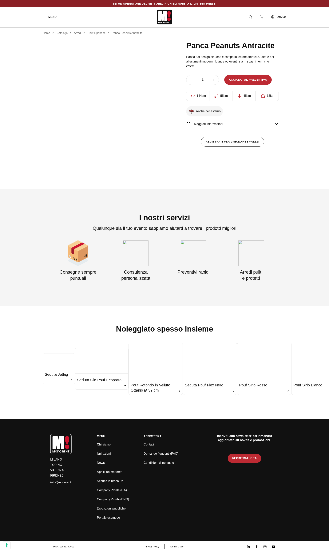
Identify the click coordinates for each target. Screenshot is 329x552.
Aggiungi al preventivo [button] (248, 79)
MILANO (56, 459)
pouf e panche (96, 32)
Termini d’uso (177, 546)
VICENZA (57, 470)
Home (46, 32)
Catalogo (62, 32)
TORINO (56, 464)
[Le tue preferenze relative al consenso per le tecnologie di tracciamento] (6, 545)
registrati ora (244, 458)
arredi (77, 32)
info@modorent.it (61, 482)
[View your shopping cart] (261, 17)
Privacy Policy (152, 546)
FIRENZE (57, 475)
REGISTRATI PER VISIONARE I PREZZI (232, 141)
